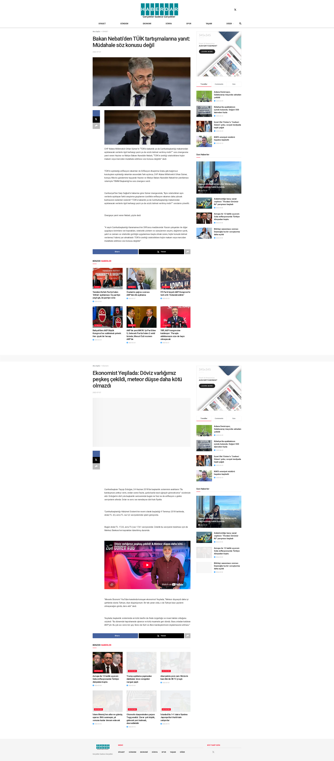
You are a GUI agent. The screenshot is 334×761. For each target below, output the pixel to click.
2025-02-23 (165, 298)
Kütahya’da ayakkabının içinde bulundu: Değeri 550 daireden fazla (226, 110)
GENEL (97, 287)
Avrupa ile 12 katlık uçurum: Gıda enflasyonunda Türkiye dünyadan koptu (227, 217)
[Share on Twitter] (96, 119)
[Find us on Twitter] (235, 9)
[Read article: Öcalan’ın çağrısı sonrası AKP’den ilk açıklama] (142, 278)
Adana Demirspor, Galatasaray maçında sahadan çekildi (227, 95)
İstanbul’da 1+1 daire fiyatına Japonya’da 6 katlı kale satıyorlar (173, 717)
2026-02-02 (98, 301)
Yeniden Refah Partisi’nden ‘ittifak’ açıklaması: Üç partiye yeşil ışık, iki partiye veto (106, 295)
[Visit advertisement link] (218, 53)
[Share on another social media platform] (96, 126)
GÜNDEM (124, 24)
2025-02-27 (131, 298)
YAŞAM (209, 24)
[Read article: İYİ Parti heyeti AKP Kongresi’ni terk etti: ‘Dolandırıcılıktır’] (175, 278)
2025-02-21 (165, 343)
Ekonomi (105, 366)
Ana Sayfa (96, 31)
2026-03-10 (131, 727)
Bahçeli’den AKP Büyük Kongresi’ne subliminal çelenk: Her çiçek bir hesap (107, 333)
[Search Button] (240, 24)
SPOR (188, 24)
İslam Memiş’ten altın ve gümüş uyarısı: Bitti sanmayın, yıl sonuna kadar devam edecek (107, 717)
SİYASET (102, 24)
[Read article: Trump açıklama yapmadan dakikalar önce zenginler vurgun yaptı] (142, 662)
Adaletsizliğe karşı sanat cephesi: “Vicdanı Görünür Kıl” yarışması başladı (226, 202)
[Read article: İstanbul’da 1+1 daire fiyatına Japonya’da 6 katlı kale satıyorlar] (175, 701)
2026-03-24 (131, 685)
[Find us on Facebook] (230, 9)
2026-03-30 (203, 191)
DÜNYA (169, 24)
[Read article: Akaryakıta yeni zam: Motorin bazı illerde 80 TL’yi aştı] (175, 662)
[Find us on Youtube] (240, 9)
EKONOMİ (147, 24)
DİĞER (229, 24)
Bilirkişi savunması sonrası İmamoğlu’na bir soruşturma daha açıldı (227, 232)
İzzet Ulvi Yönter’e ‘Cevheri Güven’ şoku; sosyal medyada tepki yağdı (227, 125)
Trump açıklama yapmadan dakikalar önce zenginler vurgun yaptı (139, 679)
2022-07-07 (97, 52)
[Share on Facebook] (96, 113)
